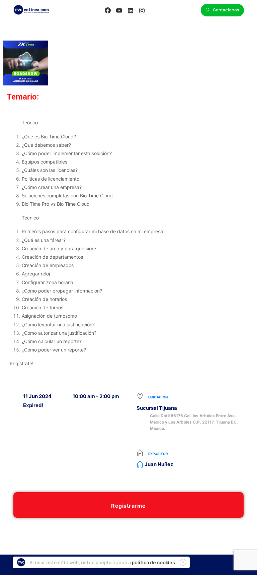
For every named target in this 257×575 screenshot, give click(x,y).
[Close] (183, 562)
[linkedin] (130, 10)
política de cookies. (154, 562)
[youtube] (119, 10)
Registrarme (128, 505)
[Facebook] (107, 10)
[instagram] (142, 10)
